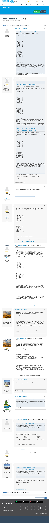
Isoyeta (7, 78)
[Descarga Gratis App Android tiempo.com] (18, 502)
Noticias (8, 4)
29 (26, 25)
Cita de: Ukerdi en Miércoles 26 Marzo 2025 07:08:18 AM (25, 399)
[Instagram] (27, 508)
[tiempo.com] (8, 1)
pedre (7, 419)
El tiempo (3, 4)
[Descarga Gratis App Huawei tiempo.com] (33, 502)
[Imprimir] (45, 25)
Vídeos (12, 4)
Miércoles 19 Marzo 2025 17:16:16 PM (21, 309)
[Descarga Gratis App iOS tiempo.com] (25, 502)
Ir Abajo (4, 25)
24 (18, 25)
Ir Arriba (4, 492)
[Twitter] (20, 508)
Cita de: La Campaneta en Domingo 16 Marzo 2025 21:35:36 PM (26, 31)
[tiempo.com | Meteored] (7, 503)
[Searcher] (24, 1)
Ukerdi (7, 379)
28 (25, 25)
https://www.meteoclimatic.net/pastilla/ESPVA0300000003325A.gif (25, 241)
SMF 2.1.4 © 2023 (16, 518)
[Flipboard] (45, 508)
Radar (19, 4)
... (9, 25)
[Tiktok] (31, 508)
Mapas (22, 4)
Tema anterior (5, 21)
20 (12, 25)
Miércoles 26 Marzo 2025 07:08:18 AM (21, 379)
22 (15, 25)
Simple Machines (21, 518)
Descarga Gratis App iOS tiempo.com (7, 508)
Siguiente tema (10, 21)
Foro (38, 4)
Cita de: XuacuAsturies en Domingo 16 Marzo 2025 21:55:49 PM (26, 82)
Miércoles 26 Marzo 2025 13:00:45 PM (21, 396)
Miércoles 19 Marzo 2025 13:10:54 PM (21, 245)
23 (17, 25)
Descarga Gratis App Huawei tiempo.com (7, 510)
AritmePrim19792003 (7, 309)
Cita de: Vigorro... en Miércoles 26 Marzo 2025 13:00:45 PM (26, 467)
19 (10, 25)
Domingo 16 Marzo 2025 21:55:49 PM (21, 28)
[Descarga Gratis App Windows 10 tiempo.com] (40, 502)
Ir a (33, 498)
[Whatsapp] (34, 508)
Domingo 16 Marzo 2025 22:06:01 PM (21, 78)
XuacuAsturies (7, 27)
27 (23, 25)
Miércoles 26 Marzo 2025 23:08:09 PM (21, 419)
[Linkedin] (38, 508)
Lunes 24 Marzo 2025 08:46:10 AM (20, 338)
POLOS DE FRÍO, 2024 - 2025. (14, 19)
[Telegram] (41, 508)
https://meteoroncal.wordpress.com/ (20, 391)
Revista (34, 4)
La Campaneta (7, 185)
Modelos (30, 4)
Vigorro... (7, 395)
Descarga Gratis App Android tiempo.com (7, 507)
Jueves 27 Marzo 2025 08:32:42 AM (20, 449)
